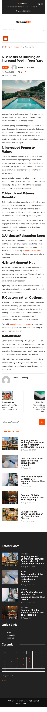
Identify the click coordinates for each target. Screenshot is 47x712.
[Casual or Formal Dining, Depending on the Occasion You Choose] (10, 514)
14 (29, 661)
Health (23, 456)
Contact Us (11, 635)
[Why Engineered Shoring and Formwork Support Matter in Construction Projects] (10, 443)
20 (23, 664)
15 (36, 661)
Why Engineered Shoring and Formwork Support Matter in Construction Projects (32, 443)
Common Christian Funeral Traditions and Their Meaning (32, 497)
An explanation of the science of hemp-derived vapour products (32, 461)
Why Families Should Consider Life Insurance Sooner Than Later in (33, 479)
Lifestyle (24, 493)
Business (24, 438)
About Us (10, 638)
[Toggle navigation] (6, 38)
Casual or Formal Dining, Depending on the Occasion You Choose (32, 515)
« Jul (4, 681)
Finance (24, 474)
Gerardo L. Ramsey (26, 67)
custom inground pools (32, 251)
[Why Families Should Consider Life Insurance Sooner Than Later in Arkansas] (10, 479)
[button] (39, 4)
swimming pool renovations (20, 324)
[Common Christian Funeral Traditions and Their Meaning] (10, 497)
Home (7, 47)
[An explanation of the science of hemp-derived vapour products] (10, 461)
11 (11, 661)
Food (23, 509)
